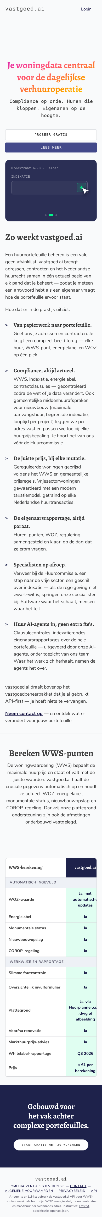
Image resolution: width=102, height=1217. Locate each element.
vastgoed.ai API (64, 1196)
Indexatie (20, 176)
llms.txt (84, 1206)
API (94, 1191)
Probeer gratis (51, 135)
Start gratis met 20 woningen (51, 1145)
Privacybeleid (72, 1191)
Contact (78, 1186)
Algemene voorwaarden (29, 1191)
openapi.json (59, 1211)
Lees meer (51, 147)
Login (86, 9)
